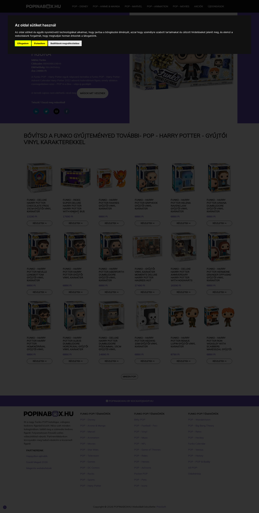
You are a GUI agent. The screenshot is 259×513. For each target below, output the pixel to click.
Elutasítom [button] (39, 43)
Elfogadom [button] (23, 43)
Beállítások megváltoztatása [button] (65, 43)
